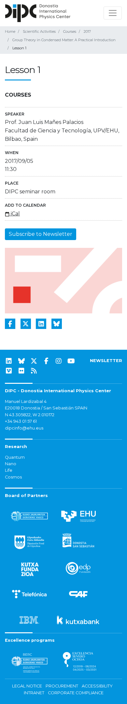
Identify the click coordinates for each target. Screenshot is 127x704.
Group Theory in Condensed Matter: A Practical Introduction (64, 40)
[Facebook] (46, 361)
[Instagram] (59, 361)
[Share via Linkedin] (41, 324)
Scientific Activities (39, 31)
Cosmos (13, 477)
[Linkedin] (9, 361)
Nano (10, 463)
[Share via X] (26, 324)
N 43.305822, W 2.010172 (29, 414)
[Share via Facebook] (10, 324)
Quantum (15, 457)
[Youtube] (71, 361)
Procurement (62, 686)
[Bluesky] (21, 361)
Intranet (34, 692)
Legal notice (27, 686)
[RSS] (34, 371)
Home (10, 31)
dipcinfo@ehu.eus (24, 428)
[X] (34, 361)
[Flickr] (21, 371)
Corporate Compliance (76, 692)
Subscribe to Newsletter (40, 234)
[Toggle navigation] (113, 12)
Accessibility (97, 686)
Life (8, 470)
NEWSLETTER (106, 360)
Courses (69, 31)
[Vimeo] (9, 371)
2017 (87, 31)
